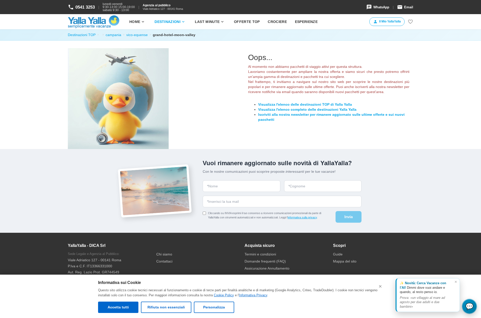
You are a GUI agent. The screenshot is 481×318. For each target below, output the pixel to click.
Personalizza (214, 307)
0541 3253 (81, 7)
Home (137, 21)
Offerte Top (247, 22)
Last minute (210, 21)
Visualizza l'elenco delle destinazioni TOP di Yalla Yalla (305, 104)
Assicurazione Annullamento (267, 268)
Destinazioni (170, 21)
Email (405, 7)
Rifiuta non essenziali (166, 307)
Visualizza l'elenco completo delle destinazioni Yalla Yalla (307, 109)
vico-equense (137, 35)
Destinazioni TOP (82, 35)
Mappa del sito (344, 261)
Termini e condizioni (260, 254)
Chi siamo (164, 254)
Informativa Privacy (253, 295)
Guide (338, 254)
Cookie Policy (224, 295)
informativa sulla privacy (302, 217)
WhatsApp (377, 7)
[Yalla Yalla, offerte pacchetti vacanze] (93, 21)
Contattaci (164, 261)
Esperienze (306, 22)
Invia (348, 217)
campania (113, 35)
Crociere (277, 22)
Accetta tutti (118, 307)
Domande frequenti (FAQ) (265, 261)
